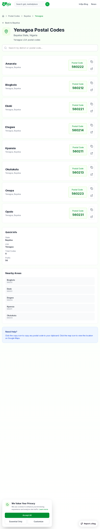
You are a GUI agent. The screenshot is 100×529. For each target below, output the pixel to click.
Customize (38, 521)
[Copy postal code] (92, 62)
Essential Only (15, 521)
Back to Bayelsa (12, 23)
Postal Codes (14, 16)
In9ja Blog (83, 4)
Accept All (27, 515)
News (93, 4)
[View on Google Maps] (92, 69)
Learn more (43, 509)
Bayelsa (27, 16)
